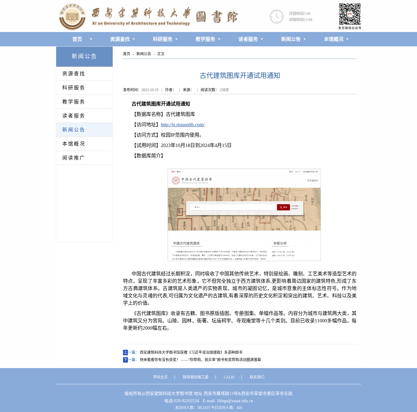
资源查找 (120, 39)
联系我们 (257, 377)
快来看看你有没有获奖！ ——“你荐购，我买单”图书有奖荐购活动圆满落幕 (200, 360)
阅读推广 (73, 157)
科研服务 (162, 39)
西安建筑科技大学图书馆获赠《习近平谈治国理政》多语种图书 (191, 352)
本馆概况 (333, 39)
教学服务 (205, 39)
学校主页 (160, 377)
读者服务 (248, 39)
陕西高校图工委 (196, 377)
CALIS (229, 377)
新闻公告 (291, 39)
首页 (77, 39)
